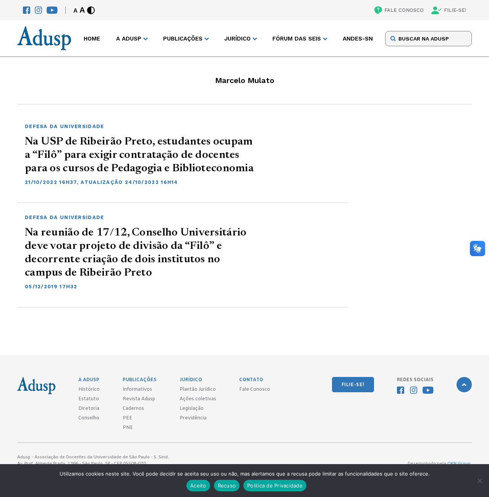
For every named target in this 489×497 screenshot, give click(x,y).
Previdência (193, 418)
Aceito (198, 485)
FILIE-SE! (455, 10)
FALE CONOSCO (404, 10)
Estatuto (88, 399)
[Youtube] (52, 10)
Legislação (192, 409)
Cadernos (133, 409)
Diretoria (88, 409)
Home (92, 38)
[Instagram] (38, 10)
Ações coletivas (198, 399)
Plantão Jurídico (198, 390)
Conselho (88, 418)
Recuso (227, 485)
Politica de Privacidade (275, 485)
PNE (128, 428)
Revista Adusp (139, 399)
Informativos (137, 390)
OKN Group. (459, 463)
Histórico (89, 390)
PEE (127, 418)
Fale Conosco (254, 390)
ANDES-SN (358, 38)
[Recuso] (479, 480)
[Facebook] (26, 10)
